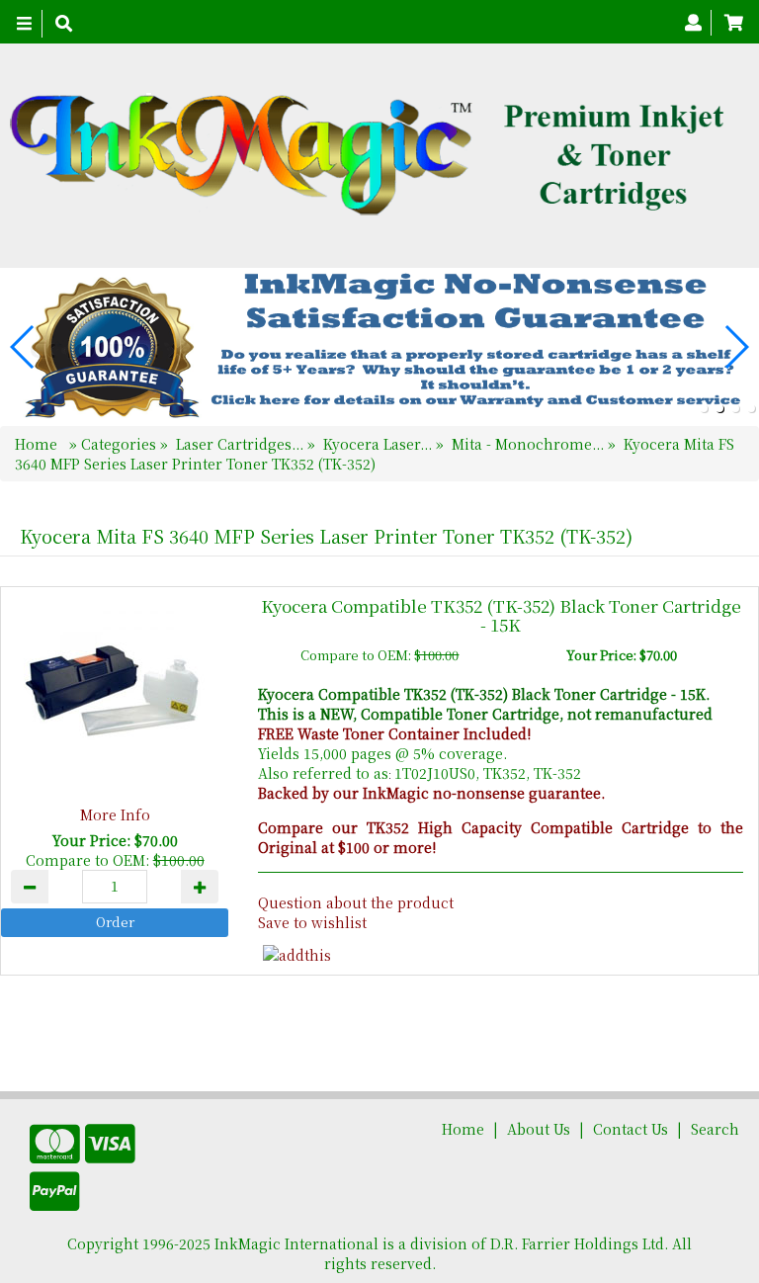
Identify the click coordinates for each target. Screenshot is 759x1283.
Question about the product (356, 902)
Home (38, 444)
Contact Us (630, 1129)
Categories (120, 444)
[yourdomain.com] (372, 155)
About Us (538, 1129)
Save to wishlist (312, 922)
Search (715, 1129)
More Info (115, 814)
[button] (704, 408)
